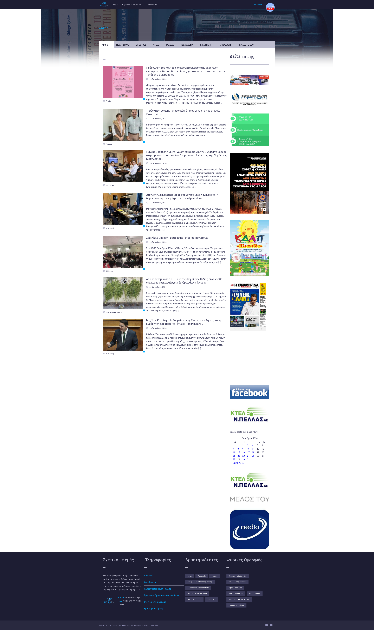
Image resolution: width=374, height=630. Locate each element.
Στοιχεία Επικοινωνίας (155, 602)
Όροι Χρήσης (150, 582)
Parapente (202, 576)
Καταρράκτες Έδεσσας (237, 582)
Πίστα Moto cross (194, 599)
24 (248, 456)
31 (248, 459)
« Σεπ (235, 463)
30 (243, 459)
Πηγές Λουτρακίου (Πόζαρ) (239, 599)
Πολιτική (110, 228)
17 (248, 452)
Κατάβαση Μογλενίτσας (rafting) (200, 582)
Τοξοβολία (211, 599)
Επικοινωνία (152, 5)
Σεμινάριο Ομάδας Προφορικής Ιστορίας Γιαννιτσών (177, 237)
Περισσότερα (245, 44)
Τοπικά (109, 144)
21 (234, 456)
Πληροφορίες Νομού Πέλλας (133, 5)
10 (248, 449)
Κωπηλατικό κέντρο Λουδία (198, 588)
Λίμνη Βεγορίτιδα (235, 588)
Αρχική (115, 5)
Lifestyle (141, 45)
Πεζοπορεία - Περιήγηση (197, 594)
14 (234, 452)
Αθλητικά (110, 185)
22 (239, 456)
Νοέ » (241, 463)
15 (239, 452)
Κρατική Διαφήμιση (153, 608)
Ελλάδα (109, 271)
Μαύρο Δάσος (254, 594)
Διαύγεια (148, 575)
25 (253, 456)
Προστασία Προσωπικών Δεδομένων (161, 595)
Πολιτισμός (122, 45)
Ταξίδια (170, 45)
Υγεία (156, 45)
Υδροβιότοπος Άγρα (236, 605)
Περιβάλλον (224, 45)
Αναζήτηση (258, 5)
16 (243, 452)
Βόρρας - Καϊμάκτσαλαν (238, 576)
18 (253, 452)
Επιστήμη (205, 45)
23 (243, 456)
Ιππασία (214, 576)
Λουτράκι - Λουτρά (236, 594)
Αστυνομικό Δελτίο (114, 312)
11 (253, 449)
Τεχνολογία (187, 45)
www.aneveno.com (151, 625)
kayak (190, 576)
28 (234, 459)
